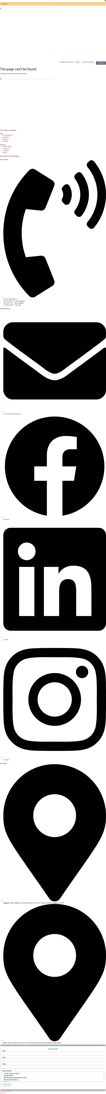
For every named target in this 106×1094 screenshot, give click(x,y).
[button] (71, 62)
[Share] (7, 1091)
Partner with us (86, 62)
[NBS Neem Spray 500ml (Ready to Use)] (53, 1078)
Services (77, 62)
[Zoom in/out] (1, 1091)
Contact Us (101, 63)
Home (61, 62)
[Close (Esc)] (10, 1091)
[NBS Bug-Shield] (53, 1076)
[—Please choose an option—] (53, 1074)
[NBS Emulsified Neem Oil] (53, 1080)
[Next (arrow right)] (4, 1093)
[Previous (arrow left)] (1, 1093)
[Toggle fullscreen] (4, 1091)
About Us (65, 62)
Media (92, 62)
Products (70, 62)
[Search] (104, 3)
